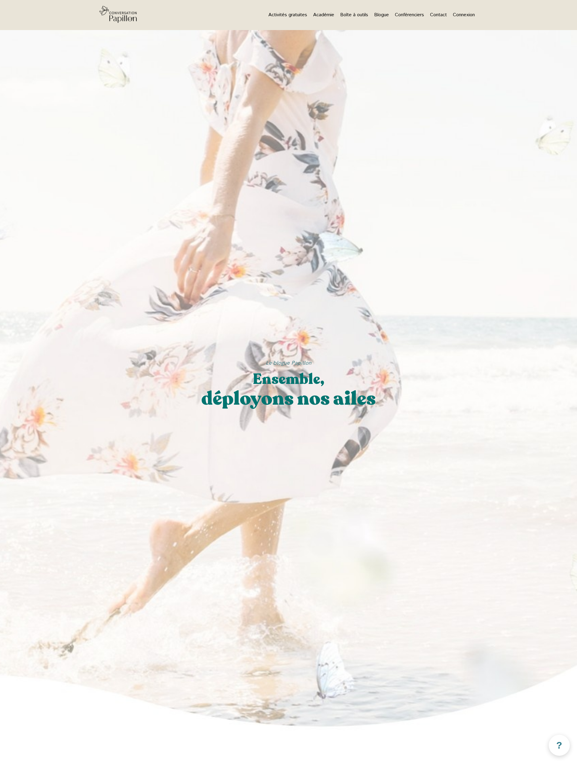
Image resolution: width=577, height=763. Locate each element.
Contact (438, 14)
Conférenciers (409, 14)
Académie (323, 14)
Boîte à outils (354, 14)
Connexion (464, 14)
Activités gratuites (287, 14)
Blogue (381, 14)
